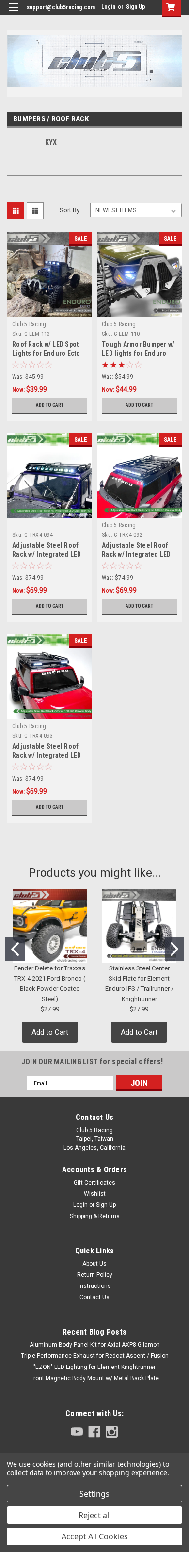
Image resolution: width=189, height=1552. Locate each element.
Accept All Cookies (95, 1536)
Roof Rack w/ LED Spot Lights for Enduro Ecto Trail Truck (46, 353)
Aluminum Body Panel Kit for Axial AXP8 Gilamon (95, 1344)
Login (108, 6)
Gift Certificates (94, 1182)
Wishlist (95, 1193)
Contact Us (94, 1297)
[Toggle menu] (13, 13)
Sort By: (70, 210)
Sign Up (135, 6)
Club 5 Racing (29, 324)
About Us (94, 1263)
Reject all (95, 1515)
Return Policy (94, 1274)
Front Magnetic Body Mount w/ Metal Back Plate (95, 1378)
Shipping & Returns (95, 1216)
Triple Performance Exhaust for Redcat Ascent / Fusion (95, 1355)
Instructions (95, 1286)
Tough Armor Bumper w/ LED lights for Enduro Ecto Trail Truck (138, 353)
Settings (94, 1493)
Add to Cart (49, 405)
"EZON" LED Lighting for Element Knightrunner (94, 1367)
